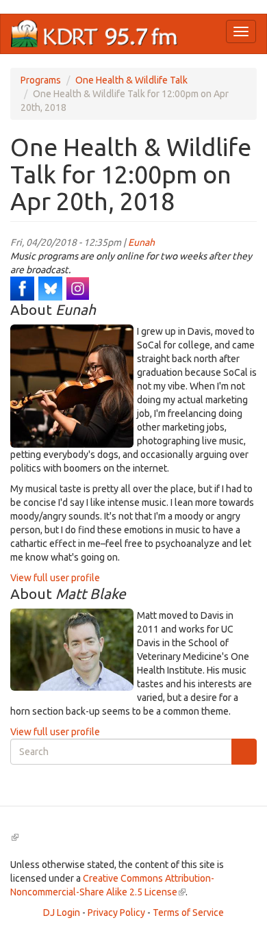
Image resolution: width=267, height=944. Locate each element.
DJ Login (61, 912)
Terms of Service (188, 912)
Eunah (141, 242)
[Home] (94, 33)
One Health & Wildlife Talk (131, 80)
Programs (41, 80)
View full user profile (55, 577)
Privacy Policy (116, 912)
